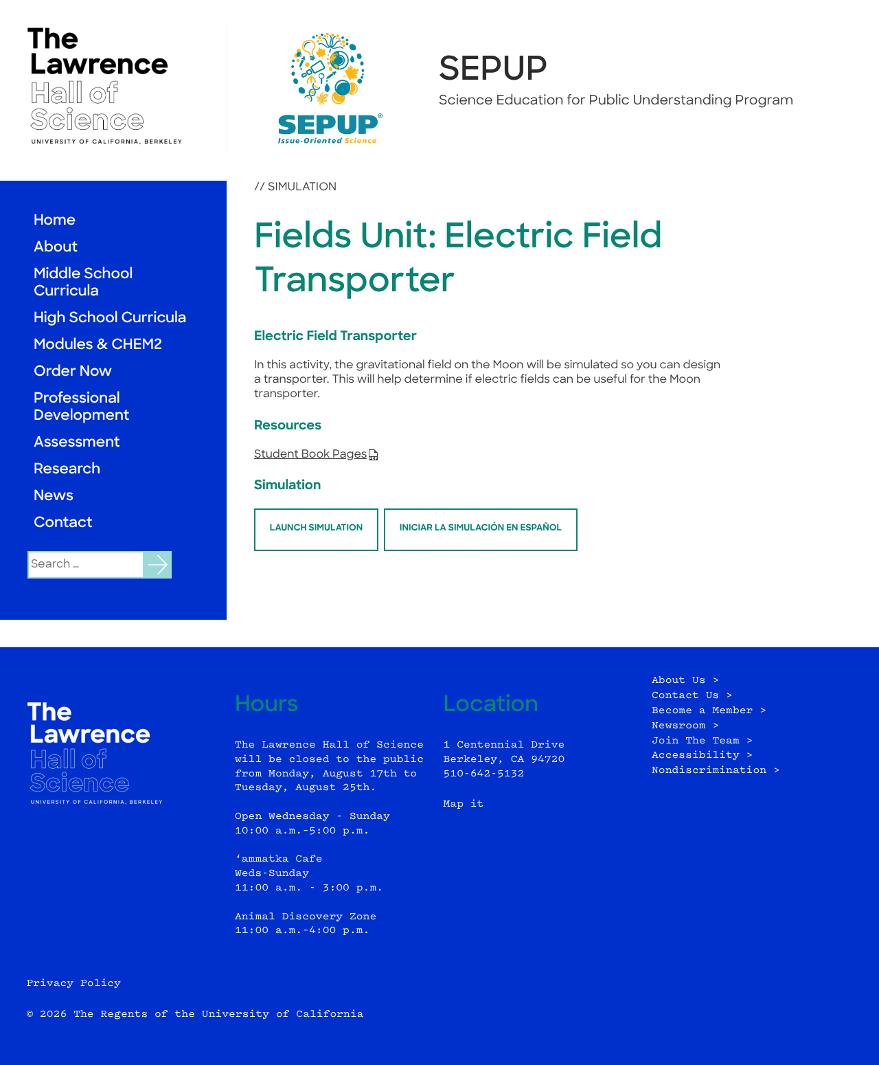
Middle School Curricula (83, 284)
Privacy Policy (73, 983)
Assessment (77, 443)
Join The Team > (702, 741)
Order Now (73, 373)
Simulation (302, 187)
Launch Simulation (316, 528)
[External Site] (113, 86)
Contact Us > (692, 696)
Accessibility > (702, 755)
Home (55, 221)
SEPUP (493, 71)
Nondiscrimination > (716, 770)
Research (67, 470)
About (56, 248)
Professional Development (81, 408)
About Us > (685, 680)
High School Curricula (110, 319)
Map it (464, 804)
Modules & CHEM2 (98, 346)
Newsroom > (685, 726)
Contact (63, 524)
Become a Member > (709, 711)
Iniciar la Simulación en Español (481, 528)
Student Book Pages (310, 454)
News (53, 497)
